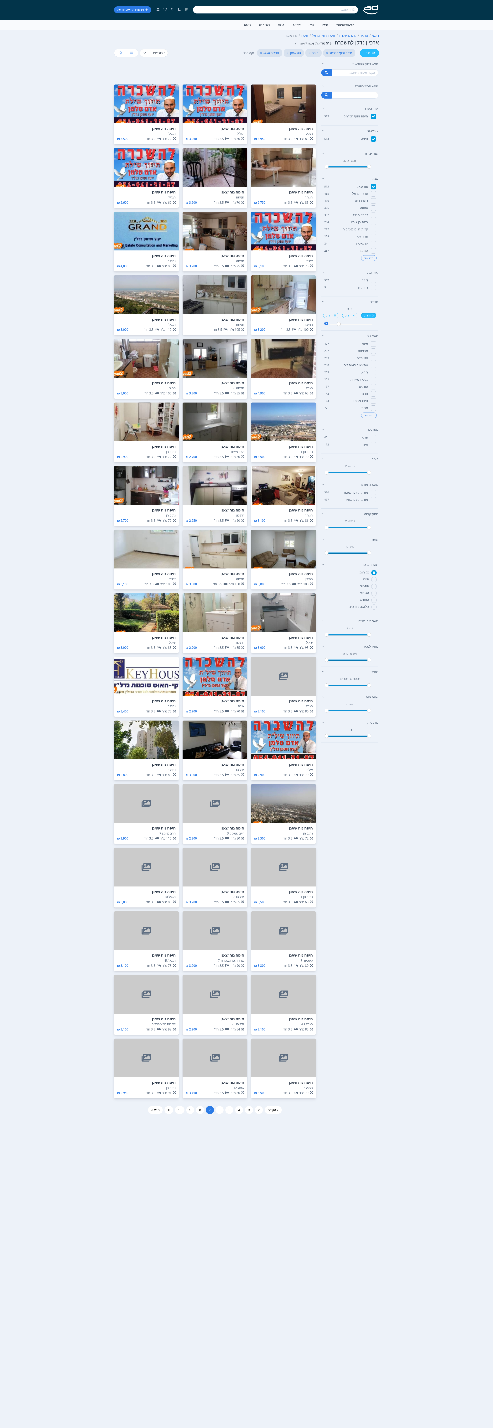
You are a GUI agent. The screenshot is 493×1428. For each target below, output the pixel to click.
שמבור (363, 251)
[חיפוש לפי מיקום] (326, 95)
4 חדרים (350, 315)
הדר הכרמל (360, 194)
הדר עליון (361, 236)
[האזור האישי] (158, 9)
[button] (349, 64)
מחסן (364, 408)
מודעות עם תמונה (356, 492)
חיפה (364, 139)
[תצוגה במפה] (120, 53)
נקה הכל (248, 53)
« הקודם (273, 1110)
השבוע (364, 593)
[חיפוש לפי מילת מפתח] (326, 72)
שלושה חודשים (359, 607)
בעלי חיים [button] (264, 25)
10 (179, 1110)
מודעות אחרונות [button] (345, 25)
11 (169, 1110)
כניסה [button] (247, 25)
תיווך (365, 444)
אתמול (364, 586)
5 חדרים (331, 315)
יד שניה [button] (297, 25)
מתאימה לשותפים (356, 365)
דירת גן (363, 287)
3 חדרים (369, 315)
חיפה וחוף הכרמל (356, 116)
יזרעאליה (362, 243)
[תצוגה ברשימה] (126, 53)
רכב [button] (312, 25)
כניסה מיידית (359, 379)
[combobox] (275, 9)
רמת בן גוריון (359, 222)
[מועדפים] (165, 9)
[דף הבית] (371, 10)
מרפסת (363, 351)
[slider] (327, 167)
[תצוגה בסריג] (131, 53)
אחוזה (364, 208)
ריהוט (364, 372)
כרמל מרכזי (360, 215)
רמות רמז (361, 201)
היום (366, 579)
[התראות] (172, 9)
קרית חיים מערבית (355, 229)
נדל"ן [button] (325, 25)
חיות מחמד (360, 401)
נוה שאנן (362, 186)
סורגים (363, 386)
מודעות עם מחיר (356, 499)
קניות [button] (281, 25)
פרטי (364, 437)
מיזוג (365, 344)
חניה (365, 394)
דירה (365, 280)
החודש (364, 600)
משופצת (362, 358)
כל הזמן (364, 572)
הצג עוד (368, 258)
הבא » (155, 1110)
